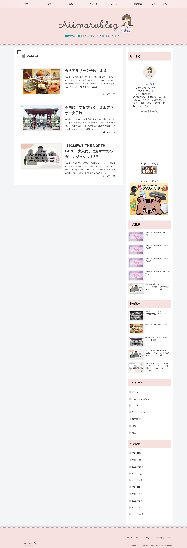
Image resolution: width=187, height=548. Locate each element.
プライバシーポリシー (144, 538)
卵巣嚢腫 (136, 419)
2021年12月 (138, 507)
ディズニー (137, 405)
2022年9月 (137, 473)
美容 (134, 432)
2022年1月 (137, 501)
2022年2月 (137, 494)
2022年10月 (138, 467)
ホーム (130, 538)
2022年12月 (138, 453)
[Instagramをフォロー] (149, 111)
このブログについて (142, 398)
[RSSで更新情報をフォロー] (156, 111)
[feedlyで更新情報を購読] (153, 111)
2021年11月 (137, 514)
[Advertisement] (149, 140)
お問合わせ (160, 538)
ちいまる (149, 83)
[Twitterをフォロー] (145, 111)
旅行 (134, 426)
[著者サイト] (142, 111)
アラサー (136, 392)
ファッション (138, 412)
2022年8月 (137, 480)
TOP (169, 538)
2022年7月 (137, 487)
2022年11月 (137, 460)
